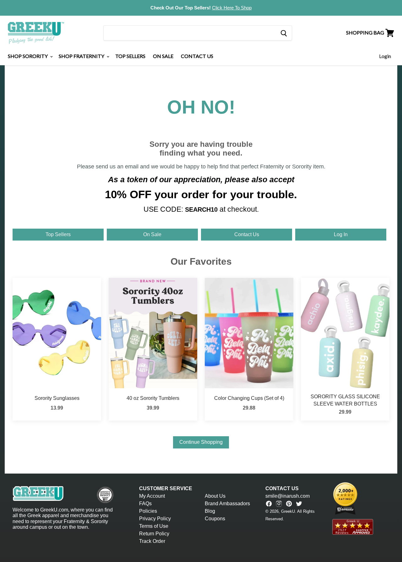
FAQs (145, 503)
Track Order (152, 541)
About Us (215, 496)
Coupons (215, 518)
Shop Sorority (28, 56)
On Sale (163, 56)
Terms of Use (153, 526)
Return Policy (154, 533)
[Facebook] (268, 503)
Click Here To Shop (232, 7)
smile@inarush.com (287, 496)
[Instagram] (278, 503)
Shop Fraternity (82, 56)
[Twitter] (299, 503)
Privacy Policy (155, 518)
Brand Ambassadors (227, 503)
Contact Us (197, 56)
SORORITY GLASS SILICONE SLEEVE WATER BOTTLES (345, 400)
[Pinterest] (288, 503)
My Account (152, 496)
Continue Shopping (201, 442)
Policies (148, 511)
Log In (341, 234)
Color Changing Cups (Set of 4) (249, 398)
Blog (210, 511)
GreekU (288, 511)
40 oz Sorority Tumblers (153, 398)
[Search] (283, 33)
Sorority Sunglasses (57, 398)
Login (385, 56)
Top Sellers (130, 56)
